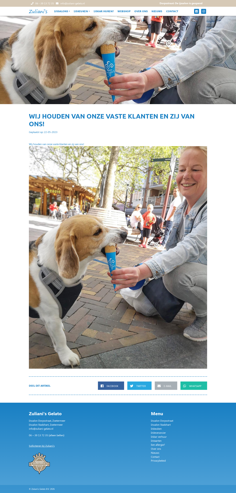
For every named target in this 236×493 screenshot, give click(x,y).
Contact (172, 11)
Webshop (124, 11)
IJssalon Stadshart (161, 424)
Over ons (141, 11)
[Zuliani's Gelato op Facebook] (196, 11)
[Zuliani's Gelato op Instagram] (203, 11)
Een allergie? (158, 444)
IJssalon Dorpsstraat (162, 420)
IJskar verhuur (159, 436)
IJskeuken (81, 11)
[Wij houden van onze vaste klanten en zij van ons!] (118, 257)
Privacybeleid (158, 460)
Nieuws (157, 11)
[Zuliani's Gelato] (38, 11)
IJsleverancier (158, 432)
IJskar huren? (104, 11)
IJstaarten (156, 440)
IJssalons (61, 11)
